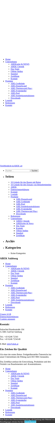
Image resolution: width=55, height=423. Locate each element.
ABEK (14, 187)
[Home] (27, 28)
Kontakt (14, 78)
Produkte (9, 81)
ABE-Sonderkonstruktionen (22, 95)
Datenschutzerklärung (20, 189)
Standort (14, 74)
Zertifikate (15, 76)
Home (8, 59)
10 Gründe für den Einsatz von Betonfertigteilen (31, 185)
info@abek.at (12, 344)
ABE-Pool (15, 93)
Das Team (15, 69)
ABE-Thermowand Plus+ (21, 88)
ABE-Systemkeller (19, 91)
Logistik (8, 100)
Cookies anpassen (7, 319)
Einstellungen (30, 422)
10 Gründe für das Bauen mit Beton (26, 182)
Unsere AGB (5, 314)
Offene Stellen (17, 71)
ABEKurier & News (25, 223)
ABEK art (11, 166)
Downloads (15, 98)
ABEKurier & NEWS (20, 64)
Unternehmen (11, 62)
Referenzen (10, 103)
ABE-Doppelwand (19, 86)
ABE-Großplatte (18, 83)
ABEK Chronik (17, 66)
